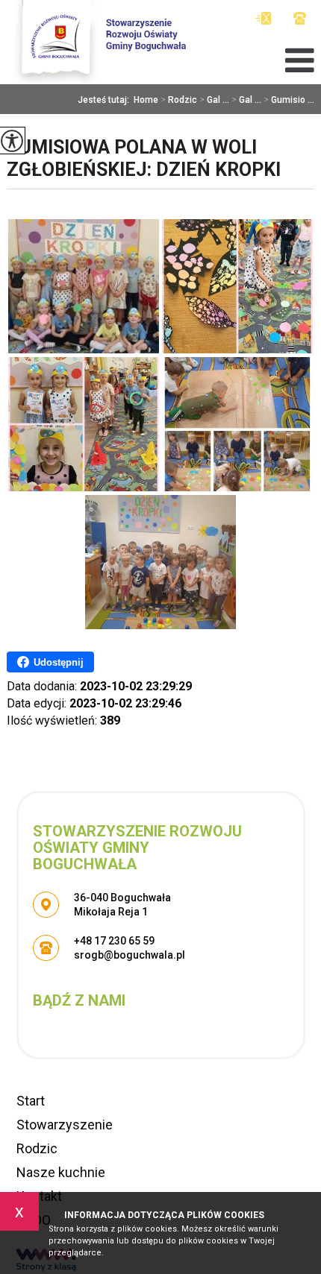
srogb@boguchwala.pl (266, 18)
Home (146, 99)
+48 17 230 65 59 (299, 18)
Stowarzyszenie (64, 1124)
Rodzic (178, 99)
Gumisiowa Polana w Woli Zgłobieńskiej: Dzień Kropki (144, 158)
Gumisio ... (289, 99)
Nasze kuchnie (60, 1172)
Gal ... (214, 99)
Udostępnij (59, 662)
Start (30, 1101)
